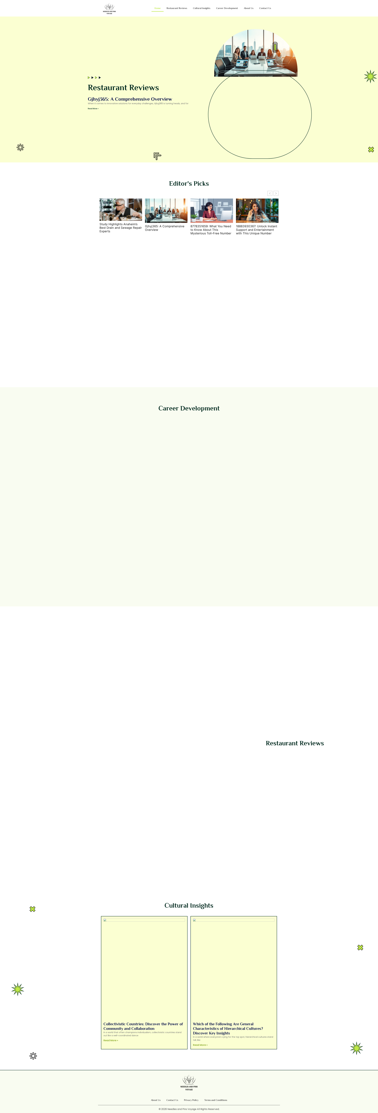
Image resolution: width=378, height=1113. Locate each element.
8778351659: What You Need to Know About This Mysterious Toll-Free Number (210, 229)
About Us (248, 8)
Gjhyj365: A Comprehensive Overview (130, 99)
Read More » (93, 108)
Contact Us (265, 8)
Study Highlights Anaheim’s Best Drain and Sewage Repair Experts (121, 227)
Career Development (227, 8)
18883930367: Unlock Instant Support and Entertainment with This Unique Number (256, 229)
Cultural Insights (201, 8)
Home (157, 8)
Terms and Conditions (215, 1100)
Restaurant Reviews (177, 8)
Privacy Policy (191, 1100)
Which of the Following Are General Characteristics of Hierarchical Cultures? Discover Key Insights (228, 1028)
